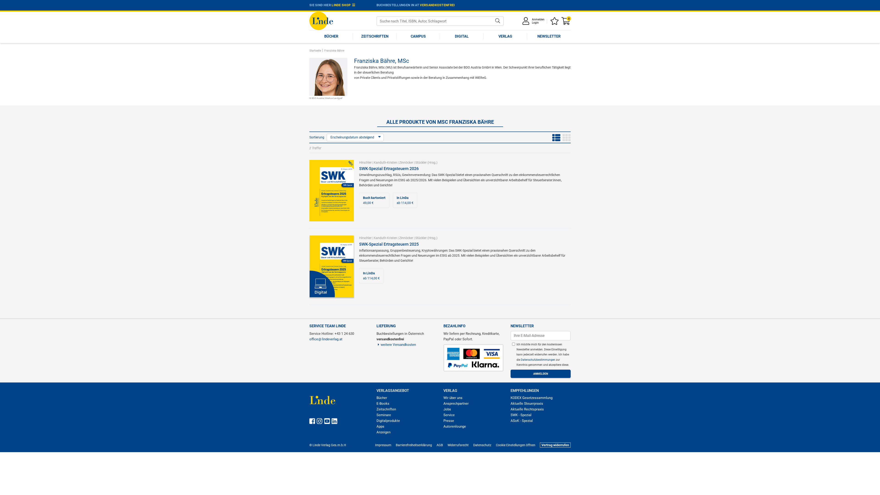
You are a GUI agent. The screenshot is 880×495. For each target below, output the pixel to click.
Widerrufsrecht (458, 445)
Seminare (384, 415)
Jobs (447, 409)
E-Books (383, 404)
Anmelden (538, 19)
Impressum (383, 445)
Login (535, 22)
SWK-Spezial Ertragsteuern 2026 (389, 168)
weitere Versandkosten (398, 345)
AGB (440, 445)
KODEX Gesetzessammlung (532, 398)
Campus (418, 36)
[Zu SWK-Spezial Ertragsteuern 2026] (331, 190)
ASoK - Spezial (522, 421)
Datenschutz (482, 445)
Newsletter (549, 36)
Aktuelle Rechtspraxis (527, 409)
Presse (448, 421)
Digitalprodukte (388, 421)
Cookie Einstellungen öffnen (515, 445)
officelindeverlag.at (325, 339)
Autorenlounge (454, 426)
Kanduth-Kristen (385, 162)
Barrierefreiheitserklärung (414, 445)
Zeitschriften (374, 36)
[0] (566, 22)
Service (449, 415)
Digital (462, 36)
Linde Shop (342, 5)
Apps (380, 426)
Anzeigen (383, 432)
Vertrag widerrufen (555, 445)
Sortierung (316, 137)
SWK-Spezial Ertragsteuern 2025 (389, 244)
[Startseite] (321, 20)
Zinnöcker (406, 162)
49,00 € (374, 200)
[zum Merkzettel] (555, 22)
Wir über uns (452, 398)
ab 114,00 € (405, 200)
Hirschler (365, 162)
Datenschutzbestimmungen (538, 359)
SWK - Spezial (521, 415)
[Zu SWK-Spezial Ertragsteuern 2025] (331, 266)
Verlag (505, 36)
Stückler (421, 162)
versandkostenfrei (437, 5)
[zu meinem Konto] (526, 22)
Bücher (331, 36)
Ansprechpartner (456, 404)
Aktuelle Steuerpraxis (527, 404)
